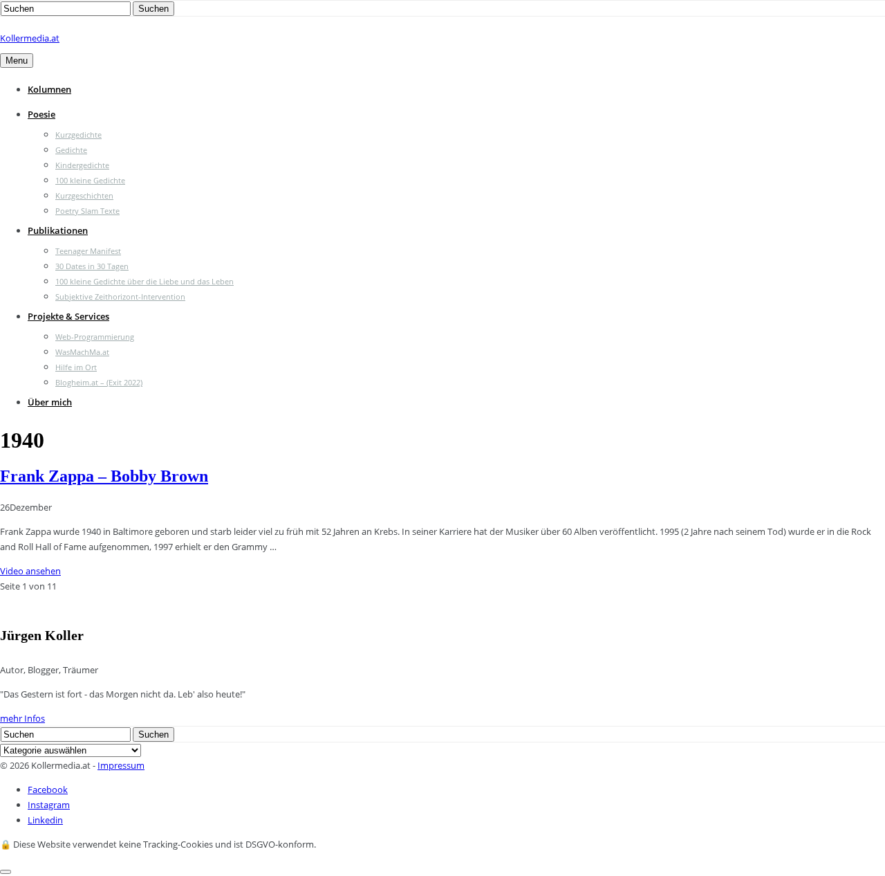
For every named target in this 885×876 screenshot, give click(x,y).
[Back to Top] (5, 872)
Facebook (48, 789)
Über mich (50, 402)
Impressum (121, 765)
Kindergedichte (82, 165)
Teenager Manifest (88, 251)
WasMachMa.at (82, 352)
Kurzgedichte (78, 134)
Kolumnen (49, 89)
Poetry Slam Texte (87, 211)
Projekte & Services (68, 316)
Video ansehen (30, 571)
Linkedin (45, 820)
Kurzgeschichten (84, 195)
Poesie (41, 114)
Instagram (49, 805)
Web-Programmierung (94, 336)
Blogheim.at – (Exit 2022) (98, 382)
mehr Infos (22, 718)
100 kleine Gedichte (90, 180)
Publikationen (58, 230)
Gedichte (71, 150)
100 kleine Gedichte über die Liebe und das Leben (144, 281)
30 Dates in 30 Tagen (92, 266)
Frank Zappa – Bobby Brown (104, 476)
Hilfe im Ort (76, 367)
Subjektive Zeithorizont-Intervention (120, 296)
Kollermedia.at (29, 38)
